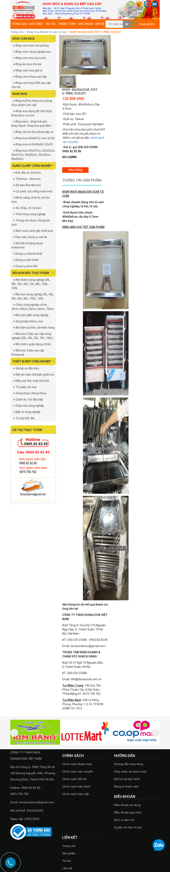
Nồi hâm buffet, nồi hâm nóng (35, 327)
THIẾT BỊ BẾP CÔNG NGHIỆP (31, 361)
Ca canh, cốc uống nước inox (34, 191)
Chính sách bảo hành (76, 786)
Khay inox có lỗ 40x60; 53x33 (34, 144)
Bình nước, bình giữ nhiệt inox (34, 230)
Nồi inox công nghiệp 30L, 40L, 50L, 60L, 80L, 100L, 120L (32, 296)
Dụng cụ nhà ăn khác (29, 253)
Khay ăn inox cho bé (28, 64)
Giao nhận (85, 24)
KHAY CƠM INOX (23, 38)
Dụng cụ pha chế (26, 266)
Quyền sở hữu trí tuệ (127, 827)
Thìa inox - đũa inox (28, 179)
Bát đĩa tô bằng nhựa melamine (27, 245)
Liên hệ (67, 868)
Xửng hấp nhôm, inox (29, 321)
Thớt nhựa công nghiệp (31, 214)
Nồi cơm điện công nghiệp (32, 315)
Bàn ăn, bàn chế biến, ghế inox (35, 374)
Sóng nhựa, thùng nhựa (31, 393)
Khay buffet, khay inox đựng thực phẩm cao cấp (31, 103)
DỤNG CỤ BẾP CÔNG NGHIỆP (32, 165)
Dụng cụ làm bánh (27, 260)
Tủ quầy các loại (26, 387)
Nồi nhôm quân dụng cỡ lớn (33, 344)
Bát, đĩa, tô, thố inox (28, 172)
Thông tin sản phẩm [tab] (81, 180)
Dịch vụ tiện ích (124, 820)
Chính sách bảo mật (75, 794)
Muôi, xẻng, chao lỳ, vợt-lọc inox (30, 199)
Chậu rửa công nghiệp (30, 405)
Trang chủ (19, 24)
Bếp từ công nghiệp (28, 412)
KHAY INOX (19, 94)
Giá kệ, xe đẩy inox (27, 368)
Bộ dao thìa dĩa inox (28, 185)
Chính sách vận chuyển (77, 771)
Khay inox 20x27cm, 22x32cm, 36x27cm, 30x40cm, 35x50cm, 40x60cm (33, 155)
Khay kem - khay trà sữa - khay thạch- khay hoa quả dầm (31, 123)
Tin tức (66, 860)
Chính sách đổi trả (74, 779)
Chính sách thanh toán (77, 764)
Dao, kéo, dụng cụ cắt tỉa (31, 237)
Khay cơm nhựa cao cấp (31, 76)
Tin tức (50, 24)
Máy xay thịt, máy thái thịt (32, 380)
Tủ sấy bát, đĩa (25, 418)
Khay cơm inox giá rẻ (29, 70)
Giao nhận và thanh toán (130, 771)
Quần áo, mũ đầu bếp (29, 399)
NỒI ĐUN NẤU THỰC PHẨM (30, 273)
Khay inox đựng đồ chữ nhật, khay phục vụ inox (31, 113)
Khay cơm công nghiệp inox (33, 51)
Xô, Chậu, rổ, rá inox (28, 208)
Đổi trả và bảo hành (127, 779)
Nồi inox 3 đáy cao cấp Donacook (27, 352)
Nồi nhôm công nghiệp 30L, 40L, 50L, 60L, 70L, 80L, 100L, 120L (30, 284)
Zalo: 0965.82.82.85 (33, 452)
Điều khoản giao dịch (128, 812)
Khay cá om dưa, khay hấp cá (34, 132)
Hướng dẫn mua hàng (128, 764)
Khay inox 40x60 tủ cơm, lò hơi (35, 138)
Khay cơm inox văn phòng (32, 45)
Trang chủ (68, 845)
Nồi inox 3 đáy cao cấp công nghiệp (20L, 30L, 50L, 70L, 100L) (32, 336)
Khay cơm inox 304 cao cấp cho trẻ (31, 85)
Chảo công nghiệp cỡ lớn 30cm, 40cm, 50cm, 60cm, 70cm (32, 307)
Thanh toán (67, 24)
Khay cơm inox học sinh (31, 58)
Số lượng (69, 157)
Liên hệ (99, 24)
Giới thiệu (36, 24)
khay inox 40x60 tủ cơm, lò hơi (46, 32)
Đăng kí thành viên (126, 786)
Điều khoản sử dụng (127, 805)
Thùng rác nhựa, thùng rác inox (30, 222)
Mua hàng (75, 170)
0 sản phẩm (147, 24)
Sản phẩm (69, 853)
